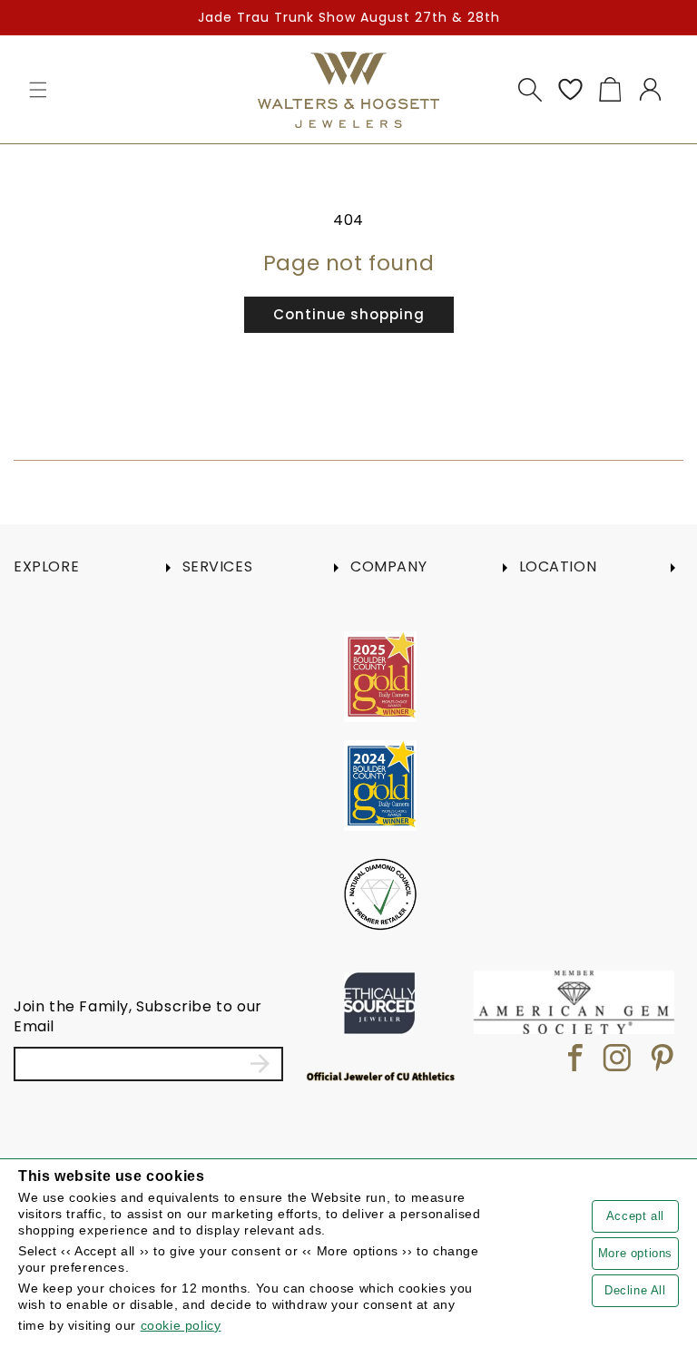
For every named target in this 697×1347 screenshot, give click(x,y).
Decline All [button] (635, 1290)
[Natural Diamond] (380, 894)
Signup (260, 1064)
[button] (38, 90)
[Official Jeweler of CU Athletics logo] (381, 1075)
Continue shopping (349, 314)
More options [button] (635, 1253)
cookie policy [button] (181, 1325)
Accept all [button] (635, 1216)
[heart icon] (570, 90)
